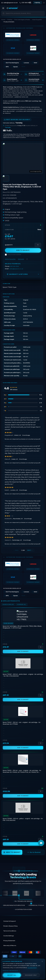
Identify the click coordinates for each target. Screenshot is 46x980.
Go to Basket (35, 852)
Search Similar (8, 604)
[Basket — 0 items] (30, 3)
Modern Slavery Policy (10, 926)
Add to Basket (23, 250)
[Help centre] (44, 2)
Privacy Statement (9, 940)
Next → (30, 550)
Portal (37, 2)
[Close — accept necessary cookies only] (42, 961)
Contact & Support (9, 921)
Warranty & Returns (9, 945)
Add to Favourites (10, 259)
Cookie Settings (8, 936)
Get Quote (21, 259)
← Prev (16, 550)
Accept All (11, 975)
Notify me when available (14, 254)
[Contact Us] (41, 843)
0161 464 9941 (14, 266)
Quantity (9, 245)
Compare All (21, 604)
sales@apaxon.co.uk (16, 269)
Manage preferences (10, 970)
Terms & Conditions (9, 931)
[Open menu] (3, 8)
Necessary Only (31, 975)
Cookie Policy (32, 967)
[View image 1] (6, 178)
